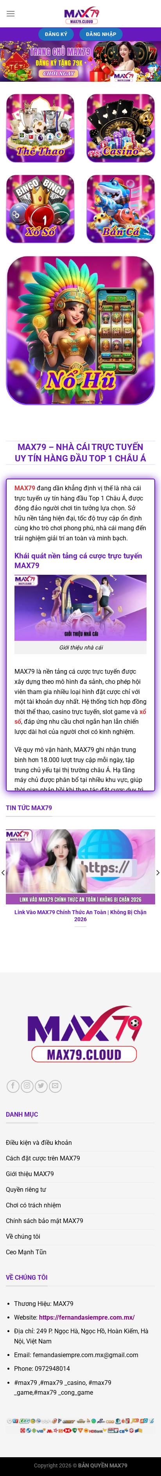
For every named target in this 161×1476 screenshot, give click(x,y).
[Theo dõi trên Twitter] (41, 1086)
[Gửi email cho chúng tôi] (55, 1086)
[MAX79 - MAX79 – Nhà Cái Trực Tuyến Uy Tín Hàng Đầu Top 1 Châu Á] (80, 13)
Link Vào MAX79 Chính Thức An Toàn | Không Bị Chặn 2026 (80, 915)
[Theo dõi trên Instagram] (27, 1086)
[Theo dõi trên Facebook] (13, 1086)
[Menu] (10, 13)
